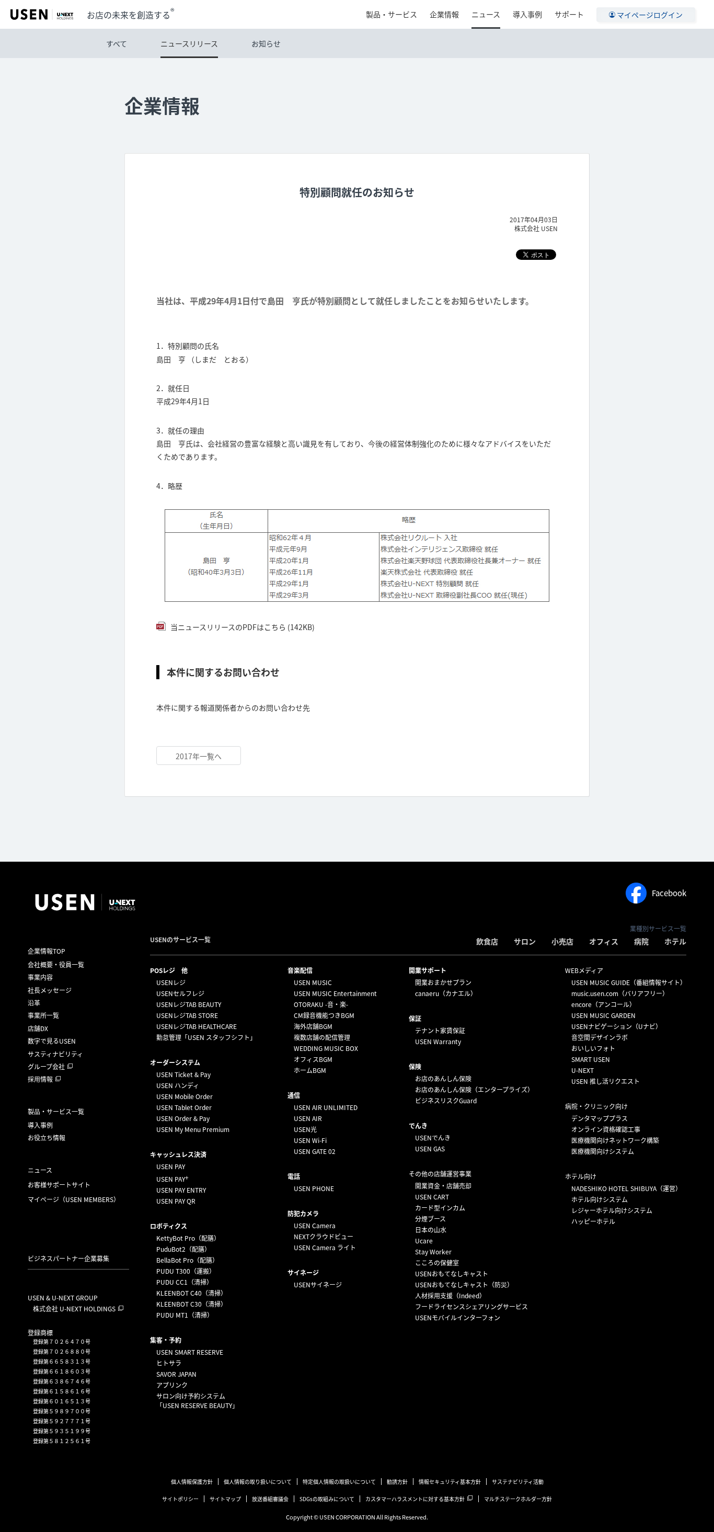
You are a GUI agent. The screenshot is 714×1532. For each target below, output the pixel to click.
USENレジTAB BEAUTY (188, 1004)
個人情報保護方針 (192, 1481)
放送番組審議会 (270, 1499)
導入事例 (527, 14)
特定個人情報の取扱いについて (339, 1481)
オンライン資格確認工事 (605, 1129)
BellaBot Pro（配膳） (187, 1260)
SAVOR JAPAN (176, 1374)
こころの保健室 (437, 1262)
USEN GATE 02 (315, 1151)
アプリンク (172, 1385)
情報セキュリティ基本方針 (450, 1481)
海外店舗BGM (313, 1026)
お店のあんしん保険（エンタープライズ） (474, 1089)
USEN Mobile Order (184, 1096)
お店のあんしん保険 (443, 1078)
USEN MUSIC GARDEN (603, 1015)
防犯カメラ (303, 1213)
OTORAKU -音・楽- (321, 1004)
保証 (415, 1018)
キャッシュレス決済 (178, 1154)
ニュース (485, 14)
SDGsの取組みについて (327, 1499)
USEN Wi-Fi (310, 1140)
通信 (293, 1095)
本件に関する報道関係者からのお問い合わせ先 (233, 707)
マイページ (74, 1199)
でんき (418, 1125)
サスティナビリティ (55, 1054)
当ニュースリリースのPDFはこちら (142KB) (242, 627)
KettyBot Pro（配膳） (188, 1238)
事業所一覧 (43, 1015)
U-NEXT (582, 1070)
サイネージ (303, 1272)
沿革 (34, 1003)
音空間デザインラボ (599, 1037)
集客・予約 (165, 1340)
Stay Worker (433, 1251)
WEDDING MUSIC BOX (326, 1048)
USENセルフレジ (180, 993)
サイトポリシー (180, 1499)
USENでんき (433, 1137)
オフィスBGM (313, 1059)
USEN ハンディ (177, 1085)
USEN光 (305, 1129)
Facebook (669, 893)
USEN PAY (170, 1166)
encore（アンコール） (603, 1004)
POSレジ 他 (169, 970)
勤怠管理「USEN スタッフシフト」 (206, 1037)
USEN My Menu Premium (192, 1129)
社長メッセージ (50, 990)
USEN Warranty (438, 1041)
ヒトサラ (168, 1363)
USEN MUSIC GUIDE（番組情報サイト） (628, 982)
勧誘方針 (397, 1481)
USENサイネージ (318, 1284)
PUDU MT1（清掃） (184, 1315)
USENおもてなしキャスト (451, 1273)
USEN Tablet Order (184, 1107)
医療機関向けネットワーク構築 (615, 1140)
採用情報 (40, 1079)
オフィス (603, 941)
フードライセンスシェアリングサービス (471, 1306)
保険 (415, 1066)
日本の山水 (430, 1229)
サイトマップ (225, 1499)
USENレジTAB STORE (187, 1015)
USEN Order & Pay (183, 1118)
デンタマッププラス (599, 1118)
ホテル (675, 941)
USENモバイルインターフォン (457, 1317)
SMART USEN (590, 1059)
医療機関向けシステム (602, 1151)
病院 (641, 941)
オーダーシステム (175, 1062)
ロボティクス (168, 1226)
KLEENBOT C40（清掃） (191, 1293)
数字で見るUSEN (52, 1041)
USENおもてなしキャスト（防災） (464, 1284)
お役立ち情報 (46, 1137)
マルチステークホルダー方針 (518, 1499)
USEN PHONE (314, 1188)
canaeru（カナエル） (446, 993)
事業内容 (40, 977)
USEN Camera (315, 1225)
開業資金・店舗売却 (443, 1186)
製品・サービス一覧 (56, 1111)
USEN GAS (430, 1148)
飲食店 (487, 941)
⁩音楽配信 (300, 970)
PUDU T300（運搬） (185, 1271)
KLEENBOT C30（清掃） (191, 1304)
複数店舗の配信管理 (322, 1037)
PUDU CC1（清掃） (184, 1282)
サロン (525, 941)
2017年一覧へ (199, 756)
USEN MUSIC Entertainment (335, 993)
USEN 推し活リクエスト (605, 1081)
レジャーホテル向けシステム (611, 1210)
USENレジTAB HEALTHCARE (196, 1026)
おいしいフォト (593, 1048)
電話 (293, 1176)
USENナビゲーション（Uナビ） (616, 1026)
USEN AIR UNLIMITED (326, 1107)
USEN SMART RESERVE (189, 1352)
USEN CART (432, 1197)
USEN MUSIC (313, 982)
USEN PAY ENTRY (181, 1190)
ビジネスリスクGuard (446, 1100)
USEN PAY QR (175, 1201)
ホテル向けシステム (599, 1199)
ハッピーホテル (593, 1221)
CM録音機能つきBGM (324, 1015)
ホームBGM (310, 1070)
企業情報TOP (46, 951)
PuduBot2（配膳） (183, 1249)
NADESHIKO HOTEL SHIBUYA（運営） (626, 1188)
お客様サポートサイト (59, 1185)
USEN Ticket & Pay (183, 1074)
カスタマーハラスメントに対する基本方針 (415, 1499)
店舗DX (38, 1028)
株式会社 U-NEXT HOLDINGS (74, 1308)
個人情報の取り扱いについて (258, 1481)
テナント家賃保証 (440, 1030)
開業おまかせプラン (443, 982)
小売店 (562, 941)
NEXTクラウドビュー (323, 1236)
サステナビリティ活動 (518, 1481)
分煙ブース (430, 1219)
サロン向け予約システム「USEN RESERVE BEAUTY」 (197, 1400)
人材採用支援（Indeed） (450, 1295)
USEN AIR (308, 1118)
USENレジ (171, 982)
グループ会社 (46, 1066)
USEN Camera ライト (325, 1247)
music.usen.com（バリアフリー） (620, 993)
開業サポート (427, 970)
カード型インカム (440, 1208)
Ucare (424, 1240)
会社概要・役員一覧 (56, 964)
